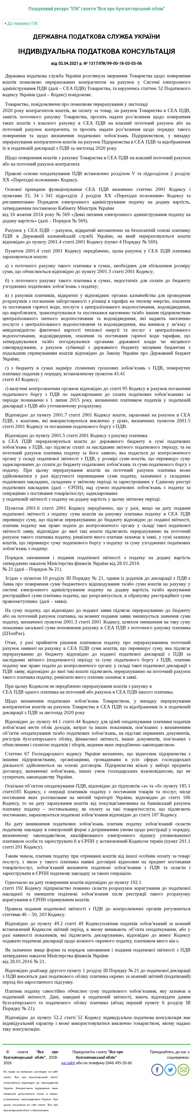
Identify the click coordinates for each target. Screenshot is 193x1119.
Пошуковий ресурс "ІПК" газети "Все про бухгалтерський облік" (96, 8)
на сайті (68, 1063)
